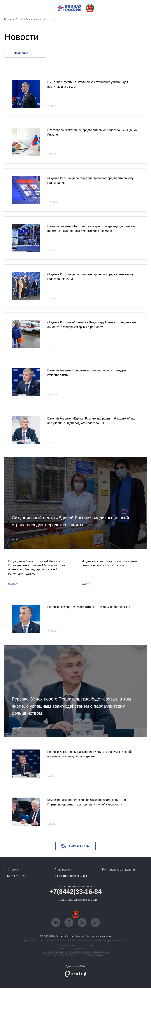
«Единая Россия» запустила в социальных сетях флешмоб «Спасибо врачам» (109, 563)
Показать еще (79, 846)
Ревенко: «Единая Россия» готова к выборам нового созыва (88, 606)
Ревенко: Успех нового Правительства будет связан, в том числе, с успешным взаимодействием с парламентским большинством (71, 706)
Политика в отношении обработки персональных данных (75, 951)
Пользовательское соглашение (75, 945)
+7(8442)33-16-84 (75, 891)
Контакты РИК (16, 875)
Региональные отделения (119, 869)
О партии (13, 869)
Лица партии (63, 869)
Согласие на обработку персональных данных (75, 955)
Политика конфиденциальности (75, 948)
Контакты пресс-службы (71, 875)
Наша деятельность (30, 19)
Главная (9, 19)
